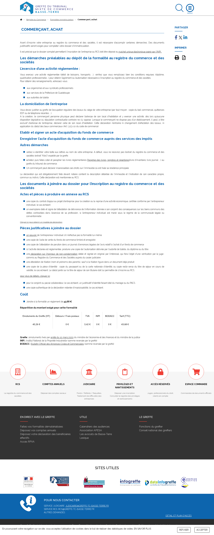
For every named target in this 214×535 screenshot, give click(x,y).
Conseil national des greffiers (155, 430)
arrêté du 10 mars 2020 (62, 337)
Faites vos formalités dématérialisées (41, 426)
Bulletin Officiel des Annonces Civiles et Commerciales (57, 344)
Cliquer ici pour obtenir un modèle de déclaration (41, 222)
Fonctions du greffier (151, 426)
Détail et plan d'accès (179, 515)
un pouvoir (31, 235)
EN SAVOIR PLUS (142, 528)
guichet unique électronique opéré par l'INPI (139, 51)
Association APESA (91, 430)
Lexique (84, 437)
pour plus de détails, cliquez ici (35, 276)
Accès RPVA (27, 441)
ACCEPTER (202, 530)
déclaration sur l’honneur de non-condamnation (54, 254)
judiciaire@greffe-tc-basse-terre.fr (87, 506)
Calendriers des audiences (95, 426)
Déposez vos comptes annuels (38, 430)
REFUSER (184, 530)
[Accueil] (21, 19)
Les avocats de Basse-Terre (96, 434)
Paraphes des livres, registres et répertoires (108, 160)
